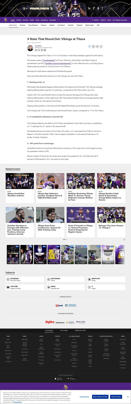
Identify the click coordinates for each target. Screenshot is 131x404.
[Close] (128, 397)
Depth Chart (8, 342)
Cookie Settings (84, 396)
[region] (65, 397)
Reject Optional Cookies (100, 396)
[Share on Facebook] (89, 47)
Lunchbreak (25, 349)
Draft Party (106, 358)
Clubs (90, 366)
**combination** (49, 60)
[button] (64, 239)
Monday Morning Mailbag (25, 344)
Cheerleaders (57, 352)
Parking (74, 350)
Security (74, 363)
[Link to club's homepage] (5, 20)
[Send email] (97, 47)
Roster (8, 339)
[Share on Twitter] (93, 47)
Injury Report (24, 352)
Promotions (123, 364)
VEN (41, 344)
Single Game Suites (90, 361)
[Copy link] (101, 46)
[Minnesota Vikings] (65, 387)
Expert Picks (24, 355)
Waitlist (90, 352)
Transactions (8, 350)
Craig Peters (38, 45)
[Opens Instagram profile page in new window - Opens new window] (42, 50)
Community (123, 339)
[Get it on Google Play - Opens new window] (72, 379)
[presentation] (124, 240)
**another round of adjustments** (58, 63)
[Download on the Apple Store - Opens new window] (58, 378)
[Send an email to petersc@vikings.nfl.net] (45, 50)
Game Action (57, 349)
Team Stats (8, 353)
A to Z (74, 339)
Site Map (123, 367)
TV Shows (41, 360)
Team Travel (57, 360)
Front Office (8, 361)
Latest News (25, 339)
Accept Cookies (116, 396)
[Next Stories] (122, 254)
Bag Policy (74, 342)
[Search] (92, 20)
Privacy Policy (17, 402)
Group (90, 349)
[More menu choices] (58, 20)
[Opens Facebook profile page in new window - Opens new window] (36, 50)
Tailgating (74, 366)
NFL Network (41, 356)
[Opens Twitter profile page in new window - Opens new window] (39, 50)
